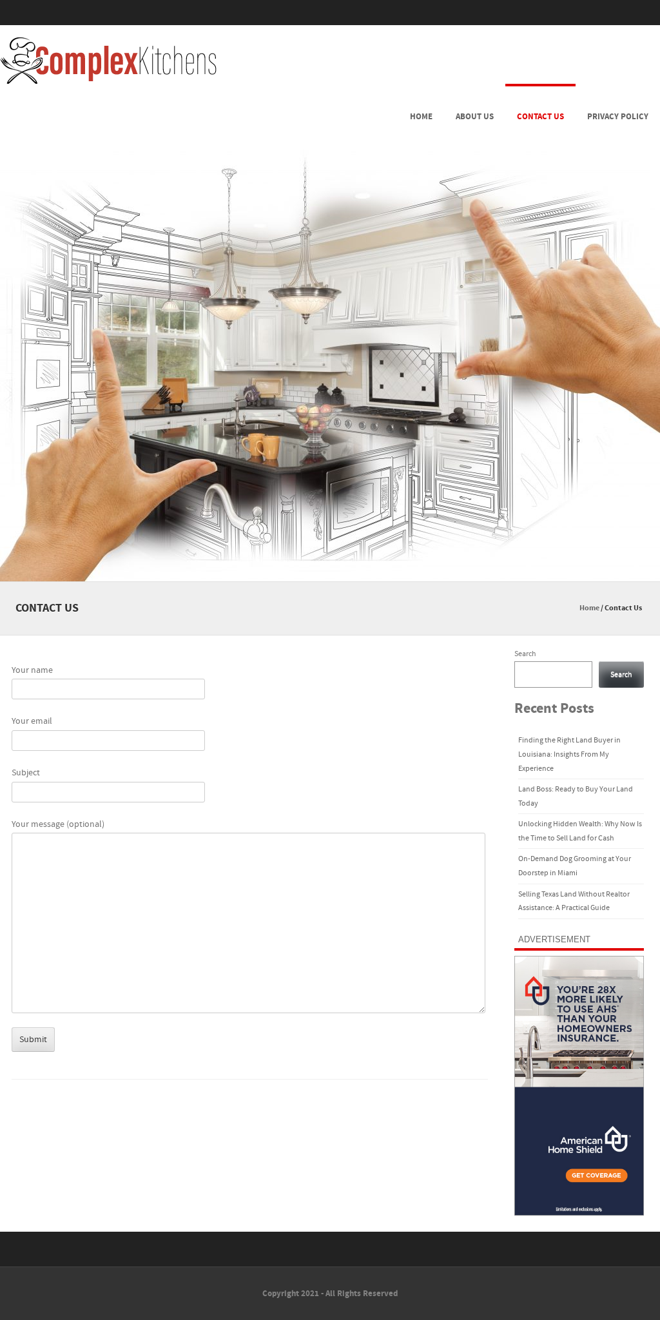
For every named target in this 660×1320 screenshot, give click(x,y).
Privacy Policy (617, 116)
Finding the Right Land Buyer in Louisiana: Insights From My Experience (569, 754)
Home (421, 116)
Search (525, 654)
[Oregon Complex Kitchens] (108, 60)
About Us (475, 116)
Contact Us (540, 116)
